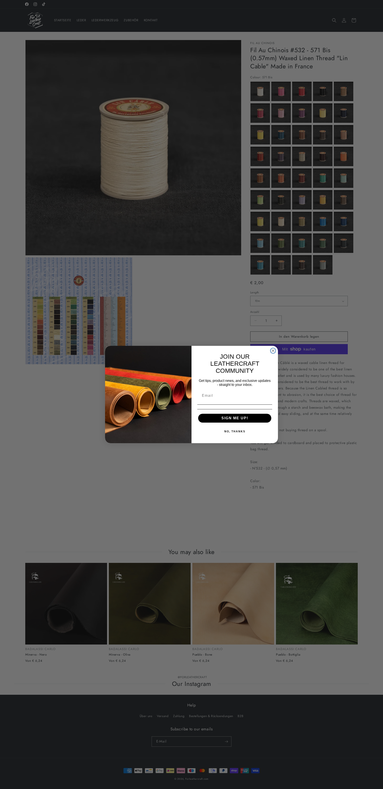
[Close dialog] (273, 350)
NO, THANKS (234, 431)
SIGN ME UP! (234, 418)
